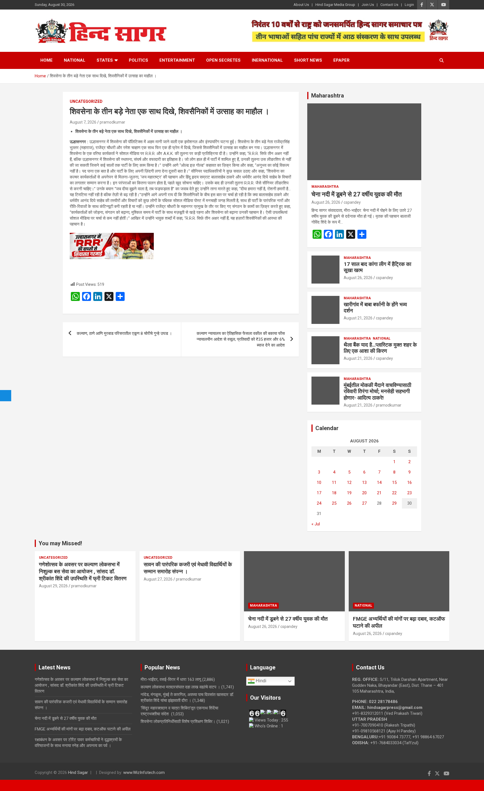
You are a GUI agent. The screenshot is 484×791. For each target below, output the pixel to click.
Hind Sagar (78, 772)
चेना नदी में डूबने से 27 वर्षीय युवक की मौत (356, 194)
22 (394, 492)
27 (364, 503)
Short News (308, 60)
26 (349, 503)
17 (319, 492)
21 (379, 492)
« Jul (315, 523)
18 (334, 492)
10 (319, 482)
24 (319, 503)
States (105, 60)
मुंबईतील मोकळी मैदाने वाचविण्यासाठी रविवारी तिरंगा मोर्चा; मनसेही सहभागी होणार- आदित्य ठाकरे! (377, 391)
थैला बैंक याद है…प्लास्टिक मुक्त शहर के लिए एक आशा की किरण (380, 348)
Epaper (341, 60)
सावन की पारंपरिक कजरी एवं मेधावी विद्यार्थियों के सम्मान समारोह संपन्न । (188, 568)
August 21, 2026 (358, 318)
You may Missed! (60, 543)
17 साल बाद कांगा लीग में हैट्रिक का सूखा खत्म (377, 267)
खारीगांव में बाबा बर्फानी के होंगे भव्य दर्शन (375, 307)
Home (46, 60)
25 (334, 503)
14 (379, 482)
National (74, 60)
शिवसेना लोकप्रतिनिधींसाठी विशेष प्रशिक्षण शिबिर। (178, 721)
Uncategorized (86, 101)
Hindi (260, 680)
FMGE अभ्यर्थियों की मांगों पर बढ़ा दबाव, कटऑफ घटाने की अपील (83, 729)
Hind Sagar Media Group (335, 5)
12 (349, 482)
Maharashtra (327, 95)
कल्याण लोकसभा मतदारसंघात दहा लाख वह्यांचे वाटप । (180, 687)
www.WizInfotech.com (144, 772)
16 (409, 482)
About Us (301, 5)
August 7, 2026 (83, 122)
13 (364, 482)
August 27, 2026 (158, 579)
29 (394, 503)
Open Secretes (223, 60)
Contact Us (389, 5)
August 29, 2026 (53, 586)
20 (364, 492)
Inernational (267, 60)
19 (349, 492)
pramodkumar (112, 122)
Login (409, 5)
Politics (138, 60)
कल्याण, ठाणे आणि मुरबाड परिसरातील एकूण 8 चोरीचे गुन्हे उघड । (124, 333)
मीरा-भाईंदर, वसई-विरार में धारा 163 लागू (171, 679)
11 (334, 482)
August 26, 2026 (325, 202)
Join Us (368, 5)
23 (409, 492)
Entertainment (177, 60)
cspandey (352, 202)
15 (394, 482)
